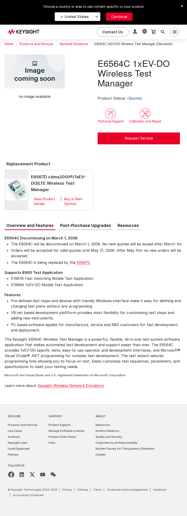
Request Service (139, 138)
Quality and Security (109, 436)
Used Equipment (19, 448)
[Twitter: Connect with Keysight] (32, 474)
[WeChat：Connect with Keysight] (53, 474)
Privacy (67, 489)
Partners (13, 454)
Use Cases (15, 431)
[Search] (163, 32)
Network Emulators (74, 44)
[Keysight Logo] (25, 32)
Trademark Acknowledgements (127, 489)
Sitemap (82, 489)
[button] (135, 32)
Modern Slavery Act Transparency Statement (125, 448)
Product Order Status (62, 436)
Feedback (159, 489)
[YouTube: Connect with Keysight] (42, 474)
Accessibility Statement (28, 495)
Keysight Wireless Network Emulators (71, 385)
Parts (52, 442)
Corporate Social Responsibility (117, 442)
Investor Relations (107, 431)
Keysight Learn (17, 442)
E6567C (83, 262)
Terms (97, 489)
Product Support (59, 425)
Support (55, 416)
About (101, 416)
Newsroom (103, 425)
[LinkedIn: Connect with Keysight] (21, 474)
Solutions (14, 436)
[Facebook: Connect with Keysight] (11, 474)
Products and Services (36, 44)
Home (9, 44)
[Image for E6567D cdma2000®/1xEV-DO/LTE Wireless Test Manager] (16, 190)
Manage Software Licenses (67, 431)
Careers (101, 454)
